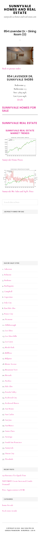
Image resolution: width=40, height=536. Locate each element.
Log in (33, 530)
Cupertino (8, 297)
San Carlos (9, 414)
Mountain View (11, 369)
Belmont (7, 274)
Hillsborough (10, 325)
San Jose (8, 420)
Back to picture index (11, 68)
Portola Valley (10, 392)
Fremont (8, 319)
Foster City (8, 314)
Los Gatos (9, 341)
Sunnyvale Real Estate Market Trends (20, 132)
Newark (8, 375)
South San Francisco (13, 442)
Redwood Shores (12, 403)
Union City (9, 453)
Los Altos (9, 330)
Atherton (8, 269)
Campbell (8, 291)
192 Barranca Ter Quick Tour (14, 475)
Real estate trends (9, 511)
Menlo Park (9, 347)
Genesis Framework (12, 530)
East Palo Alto (9, 308)
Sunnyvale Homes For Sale (19, 109)
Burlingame (9, 286)
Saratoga (8, 436)
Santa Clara (10, 431)
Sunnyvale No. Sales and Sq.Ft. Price (17, 191)
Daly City (8, 302)
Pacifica (8, 381)
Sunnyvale (9, 448)
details (20, 99)
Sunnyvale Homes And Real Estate (20, 9)
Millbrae (8, 353)
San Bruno (9, 408)
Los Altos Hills (11, 336)
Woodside (9, 459)
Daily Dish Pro (26, 528)
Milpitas (8, 358)
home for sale (7, 505)
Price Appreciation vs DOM (13, 490)
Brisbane (7, 280)
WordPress (25, 530)
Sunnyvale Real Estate (19, 123)
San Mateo (9, 425)
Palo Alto (9, 386)
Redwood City (11, 397)
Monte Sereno (10, 364)
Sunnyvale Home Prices (12, 160)
